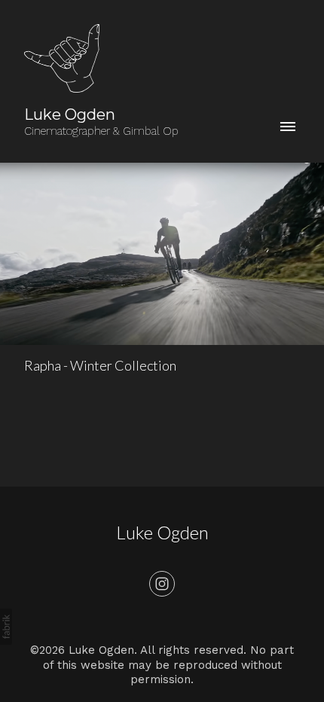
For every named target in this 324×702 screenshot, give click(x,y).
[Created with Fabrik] (6, 627)
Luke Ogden (162, 532)
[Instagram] (162, 584)
